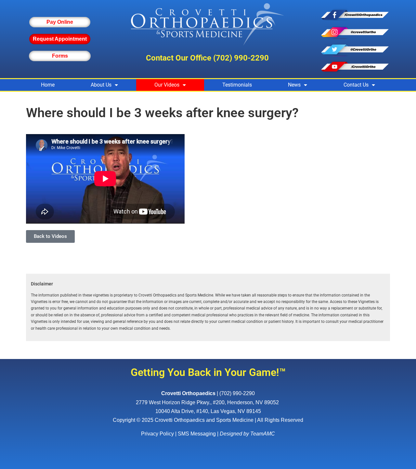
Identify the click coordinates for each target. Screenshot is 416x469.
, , (207, 402)
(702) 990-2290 (241, 57)
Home (48, 85)
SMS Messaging (197, 433)
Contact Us (356, 85)
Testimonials (237, 85)
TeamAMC (262, 433)
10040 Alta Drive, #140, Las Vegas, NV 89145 (208, 411)
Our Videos (166, 85)
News (294, 85)
